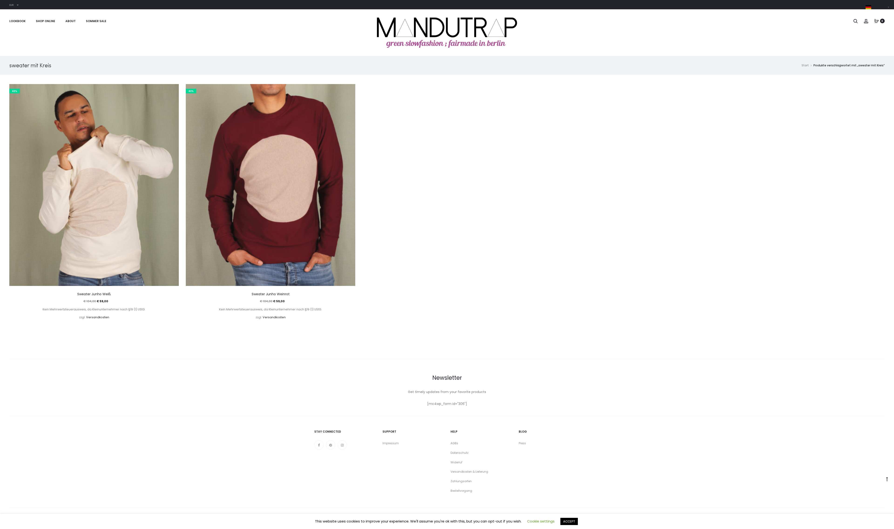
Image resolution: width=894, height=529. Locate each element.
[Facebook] (319, 445)
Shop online (45, 21)
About (70, 21)
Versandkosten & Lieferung (469, 472)
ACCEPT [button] (569, 521)
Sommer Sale (96, 21)
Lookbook (17, 21)
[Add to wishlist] (173, 90)
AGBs (454, 443)
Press (522, 443)
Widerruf (456, 462)
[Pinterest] (330, 445)
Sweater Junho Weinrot (271, 294)
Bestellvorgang (461, 491)
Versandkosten (97, 317)
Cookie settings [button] (541, 521)
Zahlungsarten (461, 481)
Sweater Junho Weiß (94, 294)
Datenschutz (459, 453)
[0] (876, 21)
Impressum (391, 443)
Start (805, 65)
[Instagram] (342, 445)
